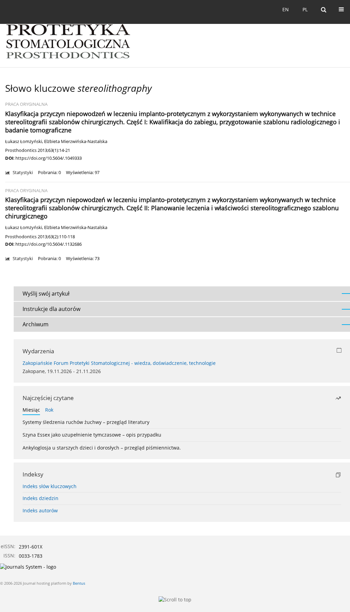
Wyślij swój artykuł (46, 293)
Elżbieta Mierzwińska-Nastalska (75, 141)
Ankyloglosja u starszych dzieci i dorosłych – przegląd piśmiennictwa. (102, 447)
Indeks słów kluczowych (50, 486)
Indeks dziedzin (40, 498)
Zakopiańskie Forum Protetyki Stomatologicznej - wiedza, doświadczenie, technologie (119, 363)
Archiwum (36, 324)
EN (285, 9)
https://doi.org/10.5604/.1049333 (48, 158)
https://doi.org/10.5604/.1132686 (48, 244)
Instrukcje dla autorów (51, 309)
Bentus (79, 583)
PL (305, 9)
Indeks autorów (40, 510)
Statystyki (23, 172)
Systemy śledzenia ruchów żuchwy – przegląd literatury (86, 422)
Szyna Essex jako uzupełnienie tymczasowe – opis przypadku (92, 434)
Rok (49, 410)
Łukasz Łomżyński (23, 141)
